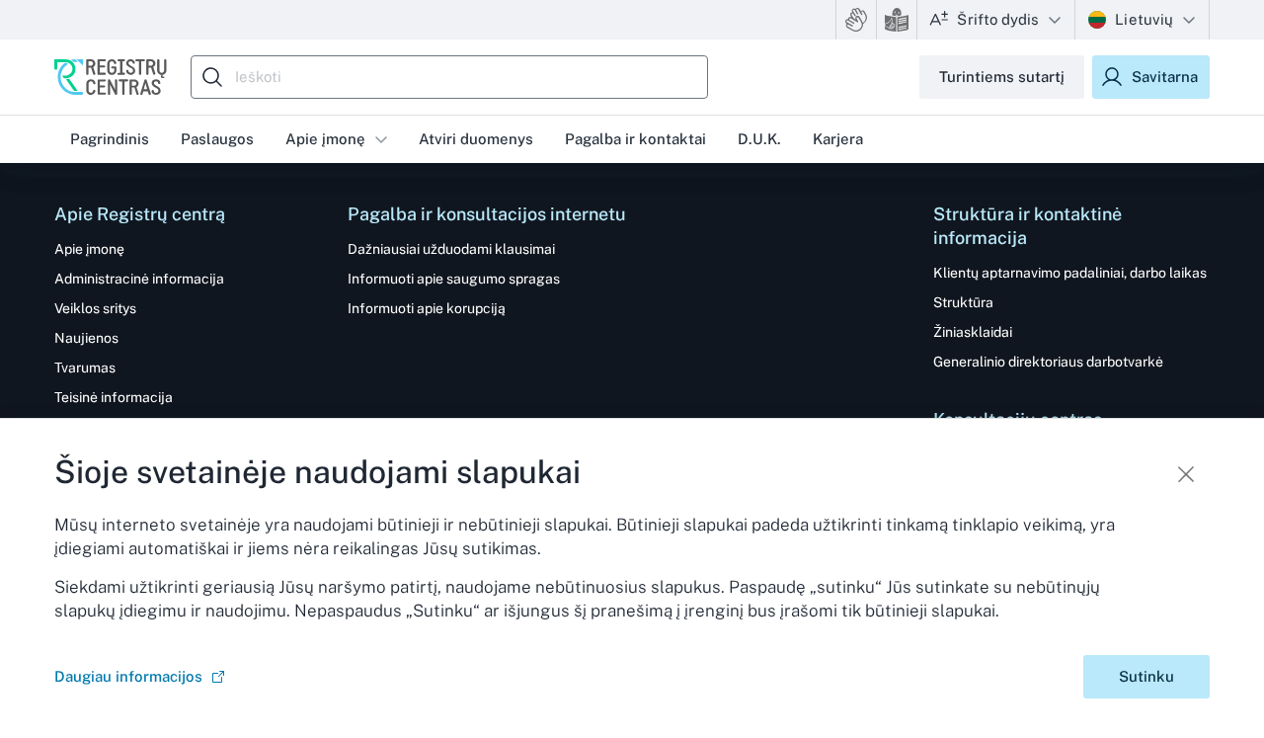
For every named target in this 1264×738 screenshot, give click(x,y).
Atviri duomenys (476, 138)
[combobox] (454, 77)
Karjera (838, 138)
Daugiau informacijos (128, 676)
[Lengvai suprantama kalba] (896, 20)
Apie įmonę (325, 138)
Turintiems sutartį (1002, 76)
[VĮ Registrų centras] (110, 77)
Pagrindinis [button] (109, 138)
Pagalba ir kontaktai (635, 138)
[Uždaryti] (1186, 474)
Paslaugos (217, 138)
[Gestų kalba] (856, 20)
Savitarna (1165, 76)
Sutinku (1146, 676)
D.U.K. (759, 138)
